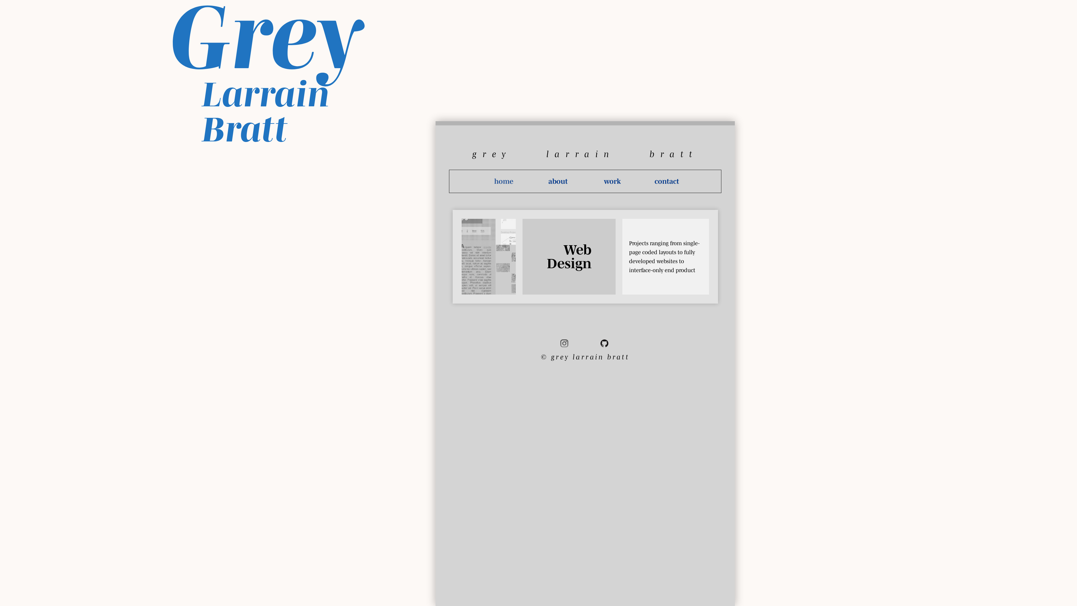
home (503, 181)
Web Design (569, 256)
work (612, 181)
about (558, 181)
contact (667, 181)
